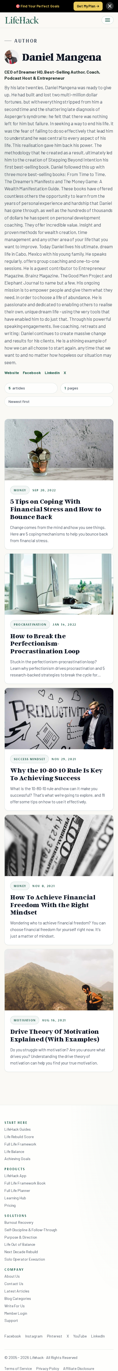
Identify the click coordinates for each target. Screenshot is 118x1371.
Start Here (16, 1122)
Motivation (25, 1020)
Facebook (12, 1336)
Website (11, 372)
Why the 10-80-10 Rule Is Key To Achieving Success (56, 774)
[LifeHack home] (22, 20)
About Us (12, 1276)
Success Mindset (29, 759)
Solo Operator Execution (24, 1259)
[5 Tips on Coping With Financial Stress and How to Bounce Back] (59, 449)
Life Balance (14, 1151)
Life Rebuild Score (18, 1136)
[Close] (110, 6)
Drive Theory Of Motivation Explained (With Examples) (54, 1035)
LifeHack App (15, 1175)
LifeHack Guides (17, 1129)
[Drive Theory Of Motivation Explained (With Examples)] (59, 979)
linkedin (52, 372)
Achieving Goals (17, 1158)
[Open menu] (108, 20)
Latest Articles (16, 1291)
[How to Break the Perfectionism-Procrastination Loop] (59, 584)
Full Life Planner (17, 1190)
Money (20, 490)
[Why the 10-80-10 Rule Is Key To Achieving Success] (59, 718)
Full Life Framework (20, 1144)
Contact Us (13, 1283)
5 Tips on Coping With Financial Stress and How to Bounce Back (55, 509)
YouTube (80, 1336)
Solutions (15, 1215)
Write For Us (14, 1305)
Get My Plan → (88, 6)
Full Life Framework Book (25, 1183)
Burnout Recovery (18, 1222)
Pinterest (54, 1336)
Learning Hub (15, 1198)
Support (11, 1320)
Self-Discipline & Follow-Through (30, 1229)
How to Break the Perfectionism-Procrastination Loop (44, 643)
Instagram (33, 1336)
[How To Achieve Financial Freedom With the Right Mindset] (59, 845)
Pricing (10, 1205)
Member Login (15, 1313)
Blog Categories (17, 1298)
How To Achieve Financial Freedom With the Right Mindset (52, 904)
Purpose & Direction (20, 1237)
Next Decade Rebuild (21, 1251)
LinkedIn (98, 1336)
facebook (32, 372)
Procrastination (30, 624)
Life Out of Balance (19, 1244)
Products (14, 1169)
